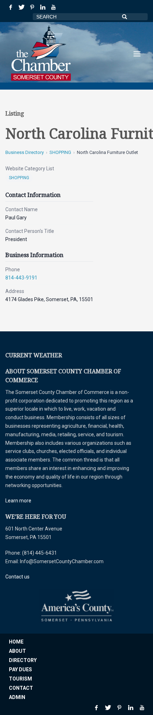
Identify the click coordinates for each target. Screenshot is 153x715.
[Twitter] (21, 7)
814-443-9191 (21, 278)
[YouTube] (53, 7)
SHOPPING (60, 152)
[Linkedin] (42, 7)
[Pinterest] (32, 7)
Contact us (17, 577)
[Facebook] (10, 7)
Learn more (18, 500)
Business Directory (24, 152)
